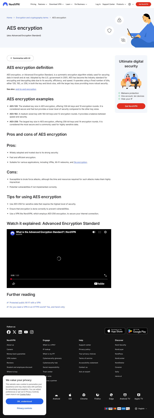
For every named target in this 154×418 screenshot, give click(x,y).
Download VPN (55, 4)
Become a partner (50, 381)
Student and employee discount (19, 367)
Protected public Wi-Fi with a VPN (25, 302)
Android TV (125, 398)
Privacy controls (24, 408)
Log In (98, 4)
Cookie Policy (25, 394)
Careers (17, 349)
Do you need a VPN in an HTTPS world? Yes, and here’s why (37, 307)
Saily (124, 371)
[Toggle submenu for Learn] (72, 4)
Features (41, 4)
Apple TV (139, 398)
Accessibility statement (88, 363)
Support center (85, 345)
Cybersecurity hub (50, 363)
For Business (80, 4)
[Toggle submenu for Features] (46, 4)
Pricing (33, 4)
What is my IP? (49, 354)
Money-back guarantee (16, 354)
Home (9, 17)
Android (56, 398)
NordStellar (127, 363)
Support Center (109, 4)
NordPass (126, 354)
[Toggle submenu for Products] (125, 4)
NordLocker (127, 358)
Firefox (97, 398)
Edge (111, 398)
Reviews (10, 363)
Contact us (83, 367)
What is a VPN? (49, 345)
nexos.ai (126, 376)
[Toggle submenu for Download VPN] (63, 4)
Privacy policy (92, 349)
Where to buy (12, 372)
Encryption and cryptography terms (32, 17)
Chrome (83, 398)
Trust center (47, 372)
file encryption (80, 162)
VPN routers (11, 358)
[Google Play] (137, 331)
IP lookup (46, 349)
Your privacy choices (87, 354)
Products (120, 4)
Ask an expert (84, 372)
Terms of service (93, 358)
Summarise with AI (21, 58)
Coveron (126, 367)
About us (10, 345)
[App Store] (115, 331)
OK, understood (24, 401)
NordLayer (127, 349)
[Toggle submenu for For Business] (86, 4)
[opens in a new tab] (9, 332)
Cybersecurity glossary (52, 358)
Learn (68, 4)
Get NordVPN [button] (143, 4)
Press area (47, 376)
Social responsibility (51, 367)
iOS (70, 398)
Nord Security (128, 345)
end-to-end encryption (26, 89)
